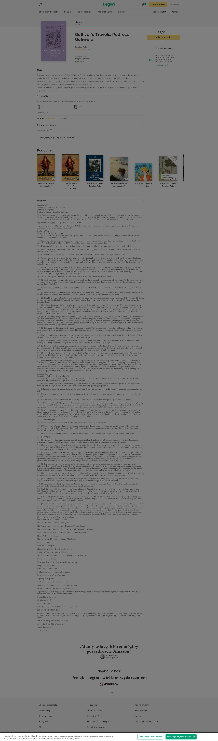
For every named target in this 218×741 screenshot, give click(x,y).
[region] (109, 736)
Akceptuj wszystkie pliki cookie (181, 737)
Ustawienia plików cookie (150, 737)
